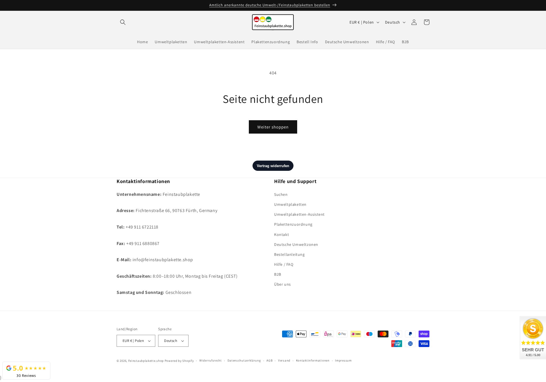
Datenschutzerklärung (244, 361)
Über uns (282, 284)
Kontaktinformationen (313, 361)
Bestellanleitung (289, 254)
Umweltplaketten (290, 204)
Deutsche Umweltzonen (296, 244)
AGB (269, 361)
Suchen (281, 194)
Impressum (343, 361)
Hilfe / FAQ (283, 264)
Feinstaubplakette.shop (146, 361)
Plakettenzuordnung (293, 224)
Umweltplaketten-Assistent (299, 214)
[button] (123, 22)
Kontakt (281, 234)
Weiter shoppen (273, 127)
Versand (284, 361)
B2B (277, 274)
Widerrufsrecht (210, 361)
